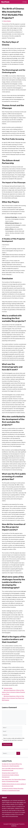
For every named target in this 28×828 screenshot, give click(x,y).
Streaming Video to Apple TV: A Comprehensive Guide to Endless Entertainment (10, 775)
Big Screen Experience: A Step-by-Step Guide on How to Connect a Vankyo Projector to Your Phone (13, 692)
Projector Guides (8, 688)
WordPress (13, 825)
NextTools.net (5, 800)
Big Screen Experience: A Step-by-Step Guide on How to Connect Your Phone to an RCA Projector (13, 698)
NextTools (5, 2)
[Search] (18, 753)
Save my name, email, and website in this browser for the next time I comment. (13, 739)
